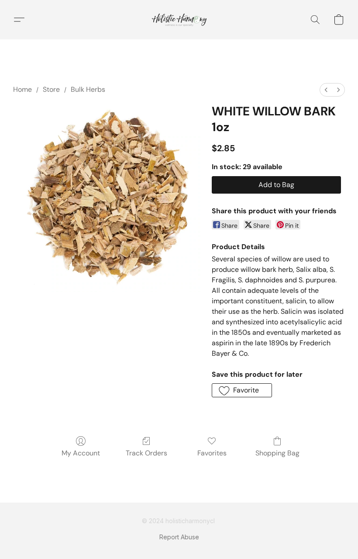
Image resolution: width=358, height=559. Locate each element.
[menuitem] (326, 89)
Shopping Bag (277, 453)
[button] (179, 19)
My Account (81, 453)
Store (51, 89)
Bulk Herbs (88, 89)
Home (22, 89)
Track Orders (146, 453)
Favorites (212, 453)
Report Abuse (179, 537)
